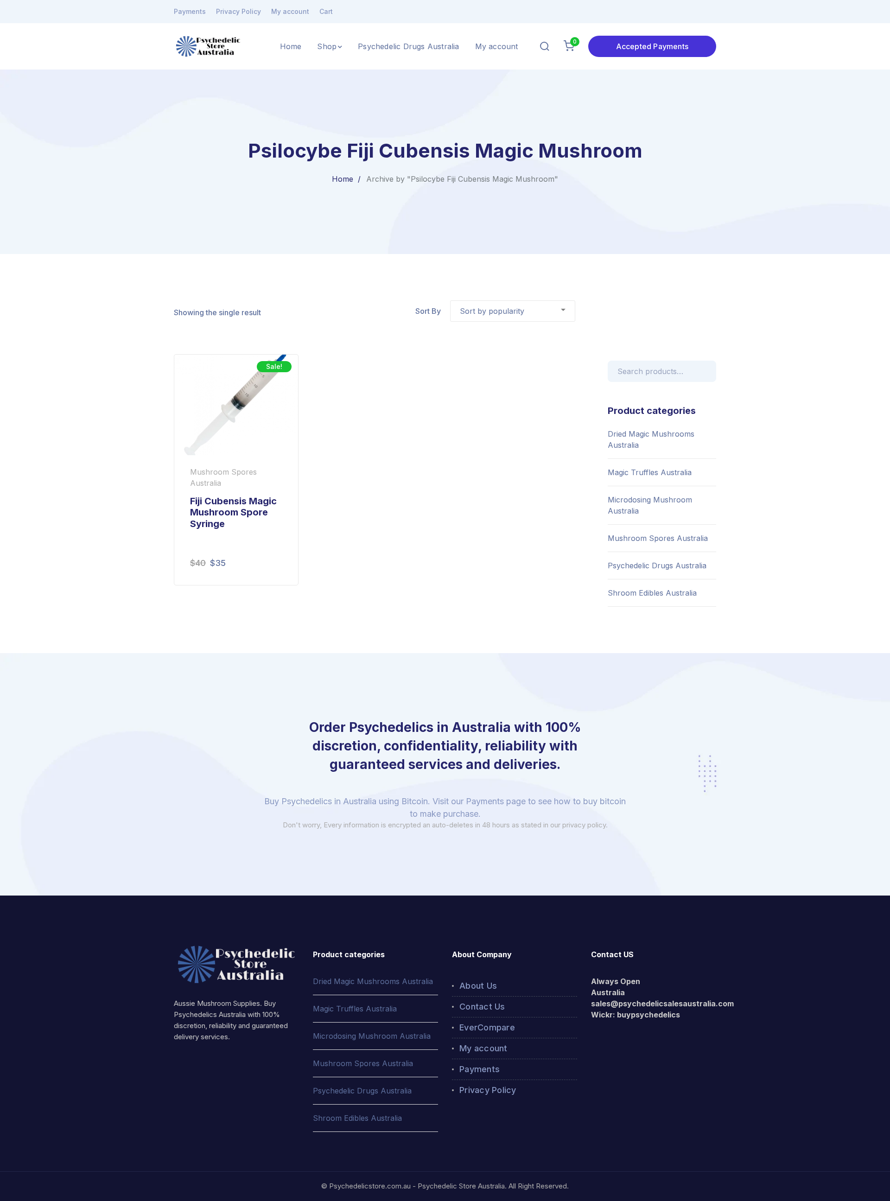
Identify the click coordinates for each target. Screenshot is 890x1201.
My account (290, 11)
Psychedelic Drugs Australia (657, 565)
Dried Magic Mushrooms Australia (651, 439)
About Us (478, 986)
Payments (190, 11)
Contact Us (482, 1006)
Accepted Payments (652, 46)
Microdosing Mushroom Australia (650, 505)
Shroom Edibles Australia (652, 592)
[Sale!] (236, 404)
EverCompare (487, 1027)
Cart (326, 11)
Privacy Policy (238, 11)
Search (707, 370)
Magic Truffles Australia (650, 472)
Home (342, 179)
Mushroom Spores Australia (658, 538)
